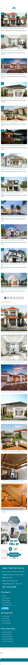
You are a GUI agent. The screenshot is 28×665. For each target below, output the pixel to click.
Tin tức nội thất (5, 616)
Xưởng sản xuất (6, 598)
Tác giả (4, 595)
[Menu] (2, 8)
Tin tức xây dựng (6, 620)
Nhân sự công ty (6, 600)
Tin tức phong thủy (6, 623)
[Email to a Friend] (10, 587)
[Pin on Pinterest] (13, 587)
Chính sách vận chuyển (7, 641)
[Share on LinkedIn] (15, 587)
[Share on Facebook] (6, 587)
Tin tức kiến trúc (6, 618)
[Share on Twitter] (8, 587)
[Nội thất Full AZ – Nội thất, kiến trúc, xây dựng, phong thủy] (14, 8)
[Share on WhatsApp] (3, 587)
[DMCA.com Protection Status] (5, 608)
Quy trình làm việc (6, 602)
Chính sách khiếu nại (7, 634)
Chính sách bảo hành (7, 636)
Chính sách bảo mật (7, 632)
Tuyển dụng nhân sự (7, 604)
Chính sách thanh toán (7, 639)
